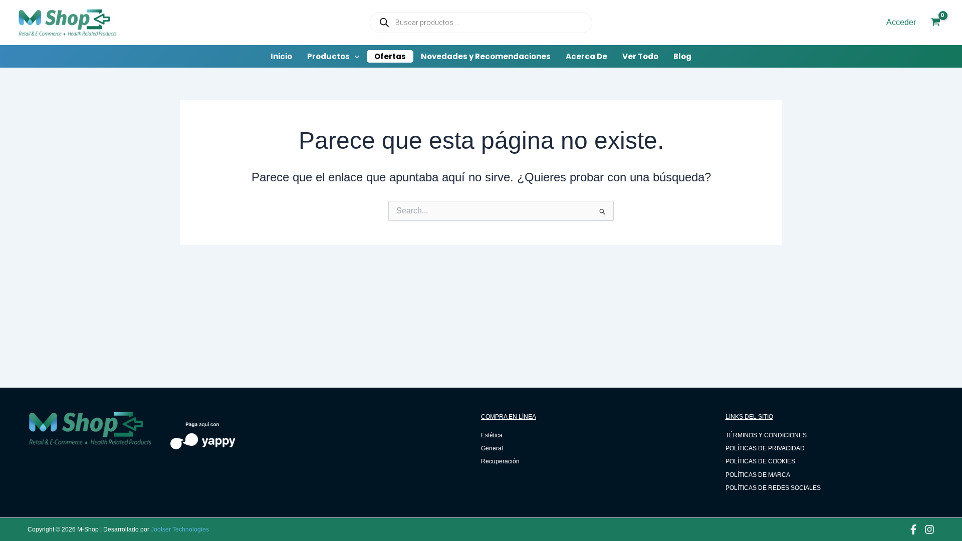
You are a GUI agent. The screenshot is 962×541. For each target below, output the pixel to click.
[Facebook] (913, 529)
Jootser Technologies (180, 529)
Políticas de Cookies (760, 461)
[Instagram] (929, 529)
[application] (354, 56)
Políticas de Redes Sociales (773, 487)
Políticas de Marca (758, 474)
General (492, 448)
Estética (492, 435)
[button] (333, 56)
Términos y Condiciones (766, 435)
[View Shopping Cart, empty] (935, 23)
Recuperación (500, 461)
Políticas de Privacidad (765, 448)
